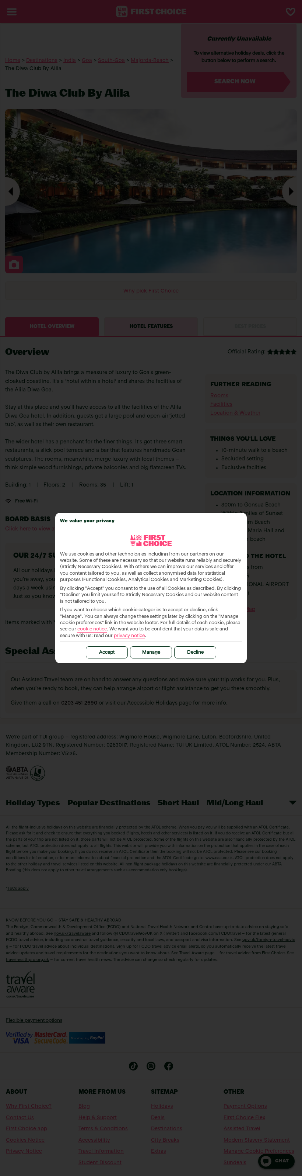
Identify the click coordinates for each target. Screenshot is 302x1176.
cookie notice (92, 629)
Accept (107, 652)
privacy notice (129, 635)
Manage (151, 652)
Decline (195, 652)
